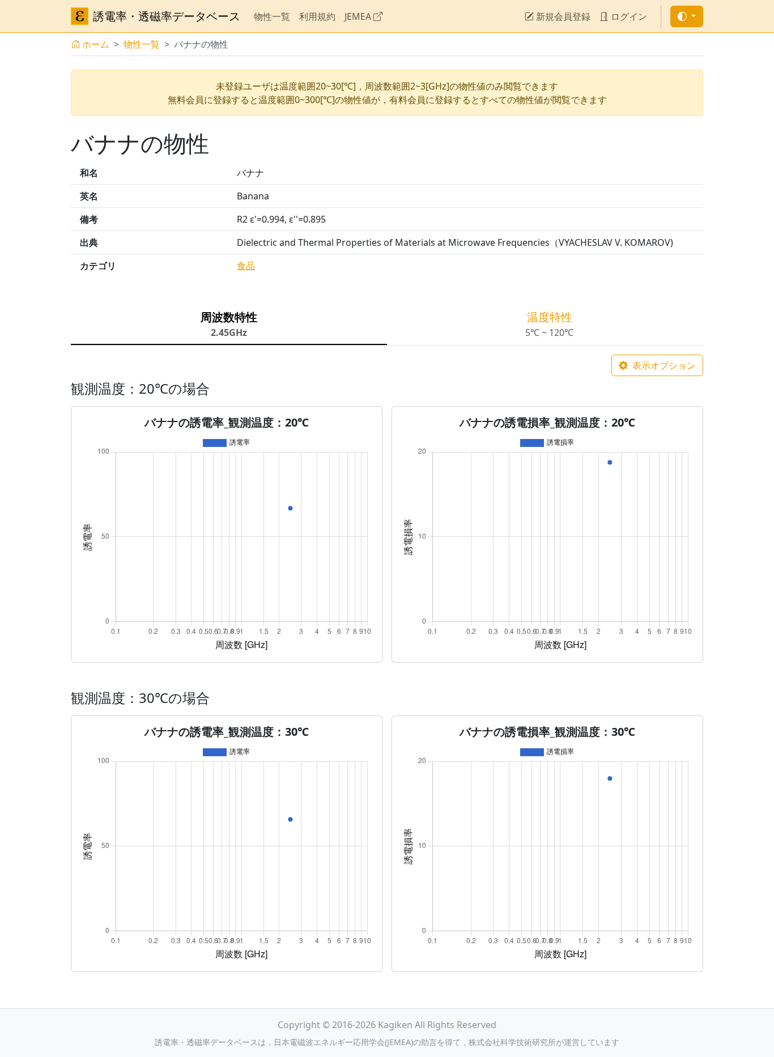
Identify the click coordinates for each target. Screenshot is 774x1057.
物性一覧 (272, 16)
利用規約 (317, 16)
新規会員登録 (562, 16)
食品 (246, 265)
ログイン (628, 16)
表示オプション (663, 365)
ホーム (95, 44)
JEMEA (359, 16)
